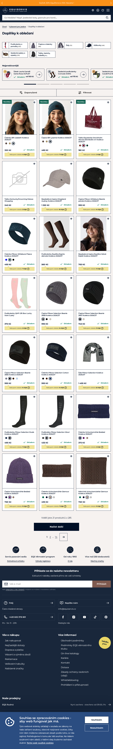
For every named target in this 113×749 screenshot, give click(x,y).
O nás (70, 561)
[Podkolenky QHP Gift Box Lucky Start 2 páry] (19, 293)
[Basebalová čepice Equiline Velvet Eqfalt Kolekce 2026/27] (93, 233)
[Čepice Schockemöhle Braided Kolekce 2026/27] (19, 471)
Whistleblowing (69, 680)
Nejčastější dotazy (15, 645)
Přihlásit (101, 584)
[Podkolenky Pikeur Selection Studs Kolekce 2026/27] (19, 411)
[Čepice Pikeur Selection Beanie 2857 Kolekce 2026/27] (93, 293)
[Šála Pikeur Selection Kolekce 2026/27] (93, 352)
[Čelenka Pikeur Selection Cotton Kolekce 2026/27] (56, 352)
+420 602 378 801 (17, 617)
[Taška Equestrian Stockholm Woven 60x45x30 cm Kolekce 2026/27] (93, 117)
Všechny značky (97, 561)
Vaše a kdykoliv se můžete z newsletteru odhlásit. (29, 589)
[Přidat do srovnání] (34, 102)
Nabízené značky (14, 668)
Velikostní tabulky (15, 664)
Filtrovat (87, 92)
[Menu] (108, 10)
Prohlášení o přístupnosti (74, 685)
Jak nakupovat (13, 640)
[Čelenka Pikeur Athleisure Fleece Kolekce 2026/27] (19, 233)
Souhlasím (96, 720)
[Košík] (102, 10)
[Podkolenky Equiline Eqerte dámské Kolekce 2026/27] (56, 233)
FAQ (11, 603)
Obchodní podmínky (72, 640)
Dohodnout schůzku (15, 561)
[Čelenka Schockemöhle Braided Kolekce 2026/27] (93, 411)
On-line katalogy (70, 653)
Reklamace (11, 659)
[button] (2, 3)
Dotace (65, 667)
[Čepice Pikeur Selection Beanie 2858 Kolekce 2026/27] (56, 293)
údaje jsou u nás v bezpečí (15, 589)
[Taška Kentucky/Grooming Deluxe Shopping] (19, 178)
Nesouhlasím (96, 728)
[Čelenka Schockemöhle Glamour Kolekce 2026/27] (56, 471)
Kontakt (65, 662)
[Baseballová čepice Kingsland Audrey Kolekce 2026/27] (56, 178)
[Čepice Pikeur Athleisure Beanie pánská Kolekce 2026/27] (93, 178)
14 (56, 537)
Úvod (4, 27)
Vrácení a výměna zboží (17, 654)
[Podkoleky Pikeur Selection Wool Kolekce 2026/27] (56, 411)
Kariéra (64, 658)
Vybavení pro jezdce (17, 27)
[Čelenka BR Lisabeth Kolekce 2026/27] (19, 117)
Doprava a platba (14, 650)
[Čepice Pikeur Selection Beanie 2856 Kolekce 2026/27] (19, 352)
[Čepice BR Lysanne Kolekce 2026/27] (56, 117)
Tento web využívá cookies (40, 743)
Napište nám (71, 603)
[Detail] (39, 75)
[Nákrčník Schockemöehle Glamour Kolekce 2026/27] (93, 471)
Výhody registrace (42, 561)
